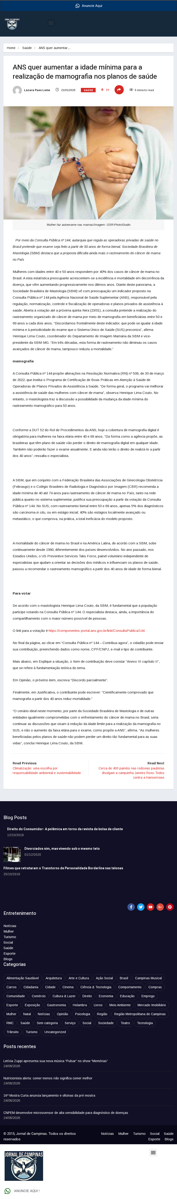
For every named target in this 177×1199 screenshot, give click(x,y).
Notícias (9, 926)
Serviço (70, 1023)
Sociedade (106, 1023)
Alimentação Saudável (22, 978)
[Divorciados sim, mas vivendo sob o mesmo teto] (12, 854)
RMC (10, 1023)
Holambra (80, 1005)
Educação (127, 996)
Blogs (7, 959)
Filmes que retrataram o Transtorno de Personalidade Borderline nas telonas (63, 868)
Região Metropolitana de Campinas (140, 1014)
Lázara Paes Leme (36, 90)
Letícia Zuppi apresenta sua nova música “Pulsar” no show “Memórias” (55, 1061)
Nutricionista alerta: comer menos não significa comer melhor (47, 1078)
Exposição (32, 1005)
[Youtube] (150, 907)
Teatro (125, 1023)
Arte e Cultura (79, 978)
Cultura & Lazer (64, 996)
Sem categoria (47, 1023)
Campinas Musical (148, 978)
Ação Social (104, 978)
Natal (27, 1014)
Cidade (50, 987)
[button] (51, 22)
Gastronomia (56, 1005)
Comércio (39, 996)
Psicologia (82, 1014)
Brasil (124, 978)
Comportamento (130, 987)
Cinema (68, 987)
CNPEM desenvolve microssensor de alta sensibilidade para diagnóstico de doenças (65, 1113)
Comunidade (15, 996)
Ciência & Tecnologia (95, 987)
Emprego (148, 996)
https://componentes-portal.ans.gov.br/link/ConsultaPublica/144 (97, 631)
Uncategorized (55, 1032)
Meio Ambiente (120, 1005)
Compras (155, 987)
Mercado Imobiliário (152, 1005)
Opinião (62, 1014)
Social (8, 942)
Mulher (8, 931)
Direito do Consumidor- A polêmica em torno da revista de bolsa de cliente (65, 829)
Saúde (27, 48)
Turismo (9, 937)
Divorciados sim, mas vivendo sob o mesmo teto (62, 848)
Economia (106, 996)
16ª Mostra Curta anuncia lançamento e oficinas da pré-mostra (49, 1095)
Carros (11, 987)
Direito (87, 996)
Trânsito (12, 1032)
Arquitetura (54, 978)
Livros (98, 1005)
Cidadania (31, 987)
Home (11, 48)
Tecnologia (145, 1023)
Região (102, 1014)
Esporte (9, 953)
